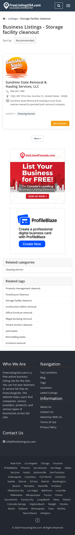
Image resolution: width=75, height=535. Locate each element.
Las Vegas (32, 490)
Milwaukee (16, 495)
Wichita (61, 508)
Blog (43, 377)
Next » (37, 138)
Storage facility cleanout (19, 300)
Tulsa (51, 508)
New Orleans (30, 513)
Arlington (45, 513)
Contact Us (46, 412)
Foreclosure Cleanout (17, 294)
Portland (56, 486)
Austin (26, 472)
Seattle (11, 481)
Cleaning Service (26, 113)
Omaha (64, 504)
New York (16, 463)
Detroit (45, 481)
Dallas (68, 467)
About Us (45, 407)
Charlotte (60, 476)
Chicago (45, 463)
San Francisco (57, 472)
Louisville (61, 490)
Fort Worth (46, 476)
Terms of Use (48, 422)
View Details (59, 123)
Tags (43, 382)
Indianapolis (14, 476)
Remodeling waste (15, 336)
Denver (22, 481)
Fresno (59, 495)
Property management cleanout (23, 288)
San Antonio (40, 467)
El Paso (34, 481)
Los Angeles (31, 463)
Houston (58, 463)
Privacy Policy (48, 427)
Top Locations (48, 372)
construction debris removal (21, 306)
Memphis (29, 486)
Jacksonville (40, 472)
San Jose (15, 472)
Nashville (43, 486)
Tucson (48, 495)
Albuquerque (33, 495)
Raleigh (52, 504)
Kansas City (27, 499)
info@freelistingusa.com (21, 441)
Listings (12, 18)
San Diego (55, 467)
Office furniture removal (19, 312)
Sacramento (10, 499)
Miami (11, 508)
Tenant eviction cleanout (19, 324)
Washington (59, 481)
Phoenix (25, 467)
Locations (46, 387)
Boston (16, 486)
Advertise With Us (51, 417)
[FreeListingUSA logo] (22, 5)
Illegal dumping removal (19, 318)
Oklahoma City (16, 490)
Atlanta (67, 499)
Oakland (22, 508)
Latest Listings (49, 392)
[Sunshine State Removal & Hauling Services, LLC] (16, 67)
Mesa (56, 499)
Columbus (30, 476)
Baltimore (47, 490)
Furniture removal (15, 343)
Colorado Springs (16, 504)
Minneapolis (37, 508)
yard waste (11, 331)
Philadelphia (10, 467)
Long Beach (43, 499)
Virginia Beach (37, 504)
